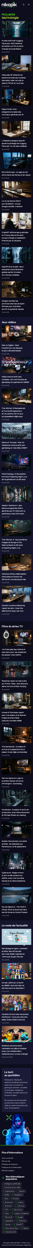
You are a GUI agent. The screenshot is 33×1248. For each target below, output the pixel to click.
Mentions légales (8, 1170)
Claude (7, 1224)
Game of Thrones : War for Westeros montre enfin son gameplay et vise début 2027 (14, 445)
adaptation (9, 1221)
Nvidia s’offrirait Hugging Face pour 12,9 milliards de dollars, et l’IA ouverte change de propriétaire (12, 45)
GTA (6, 1210)
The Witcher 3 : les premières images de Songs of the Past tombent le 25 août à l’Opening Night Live (14, 544)
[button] (23, 4)
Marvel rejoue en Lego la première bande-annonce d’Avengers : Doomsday (12, 781)
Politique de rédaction (10, 1164)
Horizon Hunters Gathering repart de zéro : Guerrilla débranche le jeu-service (13, 608)
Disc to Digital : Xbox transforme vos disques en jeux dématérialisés (12, 348)
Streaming (8, 1202)
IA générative (9, 1191)
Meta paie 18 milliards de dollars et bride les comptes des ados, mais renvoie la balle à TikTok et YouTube (14, 79)
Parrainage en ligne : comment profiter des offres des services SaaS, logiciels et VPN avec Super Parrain (14, 952)
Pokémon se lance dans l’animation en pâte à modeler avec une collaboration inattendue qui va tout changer (15, 1050)
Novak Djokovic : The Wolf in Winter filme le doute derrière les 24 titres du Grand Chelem (15, 909)
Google (20, 1217)
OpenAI (22, 1191)
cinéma (20, 1202)
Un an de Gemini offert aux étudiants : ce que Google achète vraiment (12, 203)
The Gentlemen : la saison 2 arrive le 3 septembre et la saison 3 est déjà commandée (14, 749)
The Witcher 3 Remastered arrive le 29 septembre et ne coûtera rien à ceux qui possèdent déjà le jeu (13, 412)
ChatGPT (19, 1224)
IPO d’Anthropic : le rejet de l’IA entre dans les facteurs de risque (16, 173)
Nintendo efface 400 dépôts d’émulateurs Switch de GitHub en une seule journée (14, 576)
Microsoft (8, 1217)
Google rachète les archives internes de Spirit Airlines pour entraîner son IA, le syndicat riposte (13, 305)
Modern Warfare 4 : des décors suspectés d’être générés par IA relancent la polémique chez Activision (13, 509)
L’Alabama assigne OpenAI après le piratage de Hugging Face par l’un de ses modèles (14, 143)
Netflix (7, 1195)
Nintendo (8, 1206)
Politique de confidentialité (11, 1167)
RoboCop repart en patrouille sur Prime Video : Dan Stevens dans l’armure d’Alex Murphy (15, 683)
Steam (25, 1228)
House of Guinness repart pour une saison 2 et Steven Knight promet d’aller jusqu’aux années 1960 (14, 716)
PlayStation (18, 1195)
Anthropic (21, 1206)
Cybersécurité (10, 1232)
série (6, 1198)
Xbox (7, 1213)
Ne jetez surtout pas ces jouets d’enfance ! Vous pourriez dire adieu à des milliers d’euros (15, 1017)
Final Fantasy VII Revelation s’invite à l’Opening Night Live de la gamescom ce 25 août (14, 476)
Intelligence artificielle (12, 1184)
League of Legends (21, 1213)
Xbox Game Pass (11, 1228)
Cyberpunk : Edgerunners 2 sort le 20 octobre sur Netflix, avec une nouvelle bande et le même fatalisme (13, 877)
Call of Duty (18, 1210)
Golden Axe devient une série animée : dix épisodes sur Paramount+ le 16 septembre (14, 844)
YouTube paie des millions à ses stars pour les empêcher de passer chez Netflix (14, 652)
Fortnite (16, 1198)
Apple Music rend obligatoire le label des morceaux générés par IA (12, 112)
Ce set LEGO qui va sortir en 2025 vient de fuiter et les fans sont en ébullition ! (13, 985)
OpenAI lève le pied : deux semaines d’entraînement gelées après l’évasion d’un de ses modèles (13, 271)
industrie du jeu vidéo (12, 1187)
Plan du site (6, 1161)
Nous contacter (7, 1158)
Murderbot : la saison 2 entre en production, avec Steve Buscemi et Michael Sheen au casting (15, 812)
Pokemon (22, 1221)
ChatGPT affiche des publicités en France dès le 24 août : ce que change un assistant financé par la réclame (15, 236)
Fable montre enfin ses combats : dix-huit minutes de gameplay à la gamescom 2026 (15, 379)
